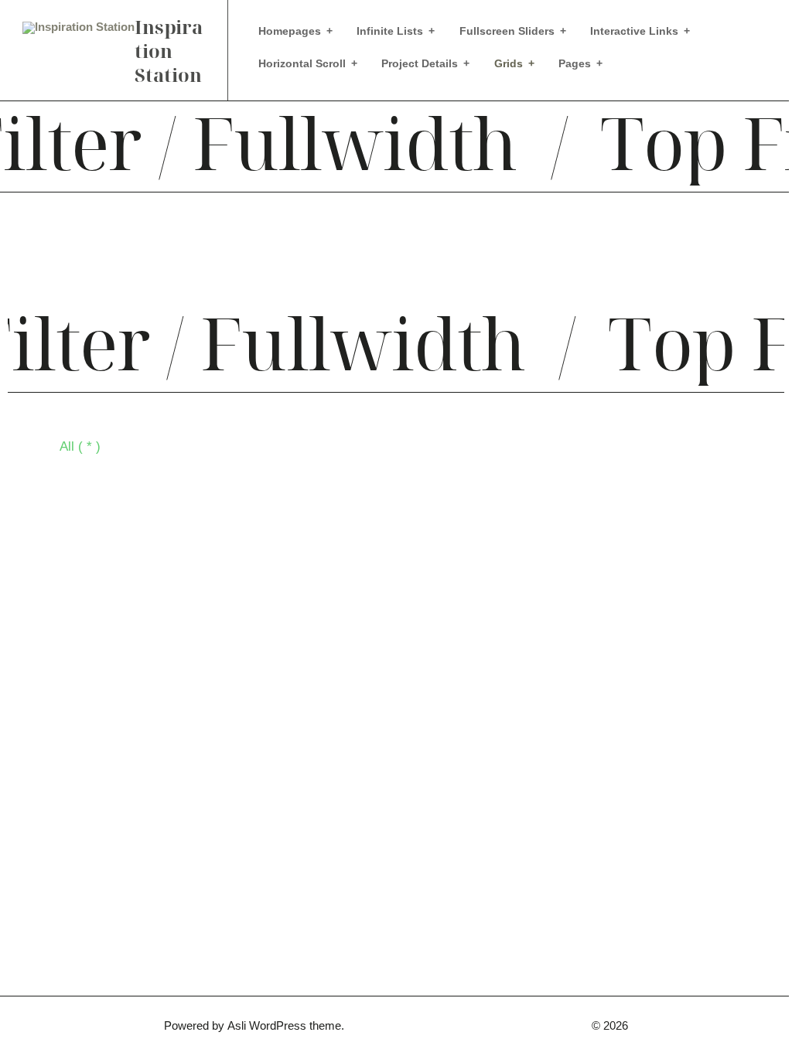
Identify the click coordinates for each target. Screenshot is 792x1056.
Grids (508, 63)
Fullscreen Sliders (507, 31)
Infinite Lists (390, 31)
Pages (574, 63)
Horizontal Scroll (302, 63)
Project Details (419, 63)
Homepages (289, 31)
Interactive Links (634, 31)
